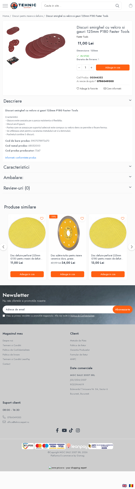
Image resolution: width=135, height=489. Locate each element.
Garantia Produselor (80, 350)
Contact (6, 364)
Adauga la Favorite (88, 88)
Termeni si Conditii (12, 345)
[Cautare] (117, 6)
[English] (124, 485)
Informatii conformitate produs (20, 157)
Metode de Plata (78, 340)
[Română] (131, 485)
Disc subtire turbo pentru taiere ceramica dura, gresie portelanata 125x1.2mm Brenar (66, 257)
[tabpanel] (45, 46)
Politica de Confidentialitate (82, 315)
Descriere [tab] (13, 101)
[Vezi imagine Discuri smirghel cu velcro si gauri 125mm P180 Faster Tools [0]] (13, 30)
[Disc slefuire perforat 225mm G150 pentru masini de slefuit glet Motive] (27, 233)
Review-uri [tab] (17, 188)
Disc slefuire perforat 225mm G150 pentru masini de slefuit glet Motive (25, 257)
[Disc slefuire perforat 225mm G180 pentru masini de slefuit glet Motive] (108, 233)
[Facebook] (57, 430)
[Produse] (5, 6)
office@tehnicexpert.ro (18, 422)
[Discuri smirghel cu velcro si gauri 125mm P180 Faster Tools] (45, 46)
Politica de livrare (11, 354)
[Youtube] (64, 430)
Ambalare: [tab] (13, 177)
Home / (7, 16)
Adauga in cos (112, 67)
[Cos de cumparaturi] (130, 6)
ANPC (73, 359)
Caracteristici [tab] (17, 167)
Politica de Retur (78, 345)
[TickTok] (71, 430)
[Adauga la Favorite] (42, 218)
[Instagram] (78, 430)
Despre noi (8, 340)
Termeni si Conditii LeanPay (16, 359)
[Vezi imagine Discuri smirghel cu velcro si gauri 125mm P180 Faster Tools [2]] (13, 60)
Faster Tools (82, 36)
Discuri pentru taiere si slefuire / (28, 16)
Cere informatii (113, 88)
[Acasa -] (23, 5)
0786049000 (14, 417)
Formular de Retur (79, 354)
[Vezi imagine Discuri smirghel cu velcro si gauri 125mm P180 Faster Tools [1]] (13, 45)
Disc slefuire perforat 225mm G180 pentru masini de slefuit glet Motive (106, 257)
